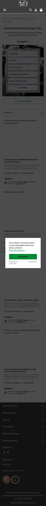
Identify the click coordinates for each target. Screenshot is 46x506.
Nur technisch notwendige (13, 262)
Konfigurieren (33, 261)
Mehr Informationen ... (17, 250)
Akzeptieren (23, 256)
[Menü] (4, 10)
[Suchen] (30, 10)
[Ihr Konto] (35, 10)
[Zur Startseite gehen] (23, 3)
